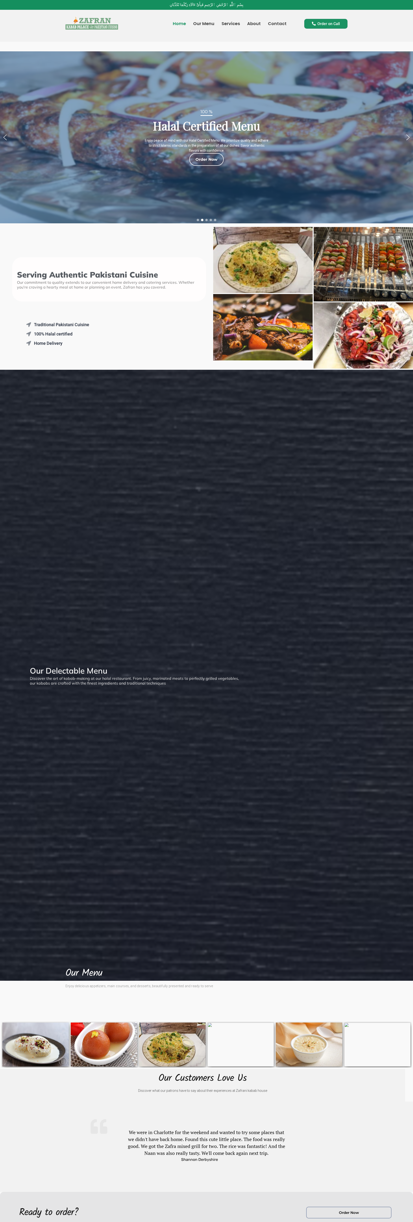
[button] (5, 137)
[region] (206, 137)
